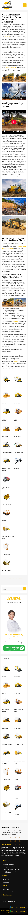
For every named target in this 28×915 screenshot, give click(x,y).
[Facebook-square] (26, 368)
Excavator (17, 387)
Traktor (4, 387)
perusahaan (15, 321)
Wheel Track (17, 436)
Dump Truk (17, 403)
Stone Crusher (6, 570)
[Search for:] (14, 589)
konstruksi (7, 36)
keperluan (16, 361)
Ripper (4, 403)
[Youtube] (26, 374)
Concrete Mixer (6, 505)
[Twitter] (26, 371)
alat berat (11, 360)
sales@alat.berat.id (14, 637)
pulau (21, 263)
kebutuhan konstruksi (11, 67)
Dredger (16, 469)
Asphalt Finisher (7, 452)
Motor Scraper (18, 452)
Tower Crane (6, 554)
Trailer (4, 521)
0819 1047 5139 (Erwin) (14, 635)
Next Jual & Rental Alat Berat (14, 582)
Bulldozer (5, 436)
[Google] (26, 377)
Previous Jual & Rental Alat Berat (14, 578)
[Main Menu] (25, 5)
